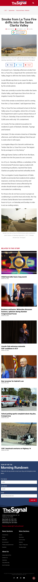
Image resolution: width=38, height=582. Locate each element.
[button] (5, 2)
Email (2, 492)
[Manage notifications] (33, 578)
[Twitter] (17, 578)
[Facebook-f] (14, 578)
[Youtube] (24, 578)
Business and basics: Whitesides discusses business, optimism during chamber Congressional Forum (16, 312)
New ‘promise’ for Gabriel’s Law (12, 381)
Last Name (4, 486)
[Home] (2, 10)
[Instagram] (20, 578)
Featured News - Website (22, 10)
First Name (4, 479)
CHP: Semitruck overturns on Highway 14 (16, 448)
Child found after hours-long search (14, 277)
